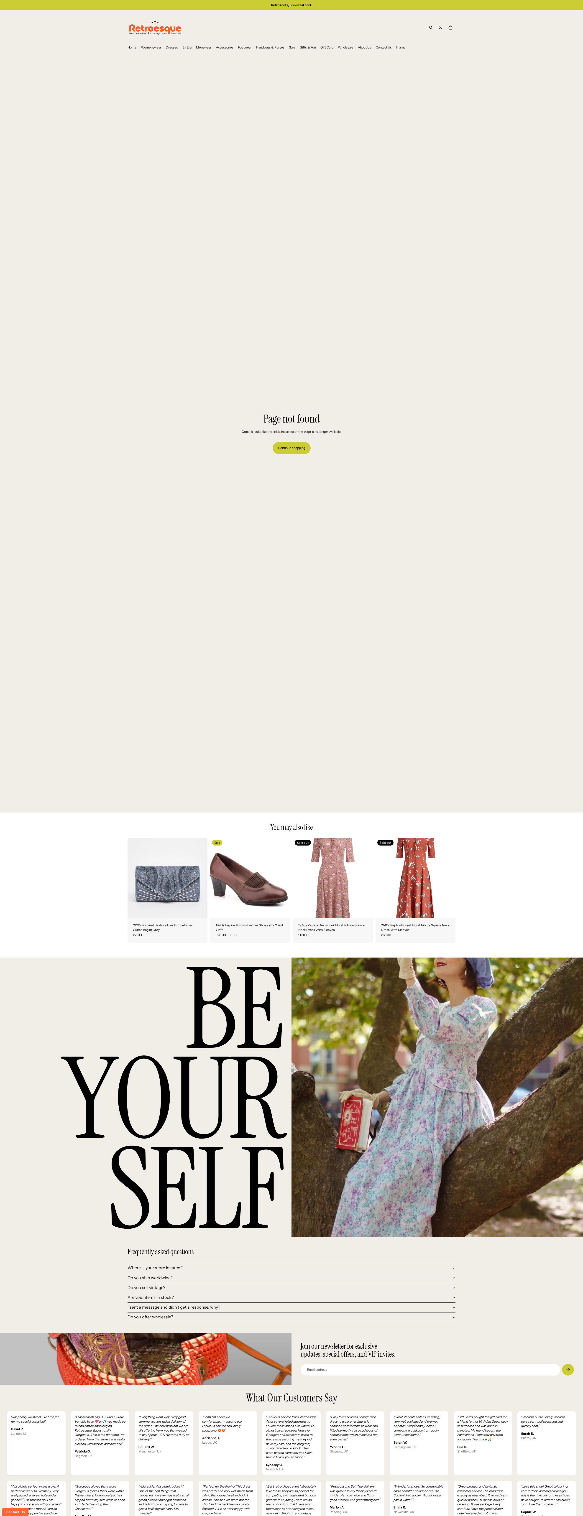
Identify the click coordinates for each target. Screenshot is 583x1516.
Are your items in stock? (151, 1297)
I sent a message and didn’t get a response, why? (174, 1307)
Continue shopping (291, 448)
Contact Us (15, 1512)
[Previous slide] (134, 878)
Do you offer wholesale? (150, 1317)
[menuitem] (132, 48)
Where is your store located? (155, 1267)
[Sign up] (568, 1370)
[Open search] (431, 28)
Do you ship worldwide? (150, 1277)
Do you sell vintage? (146, 1287)
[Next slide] (200, 878)
